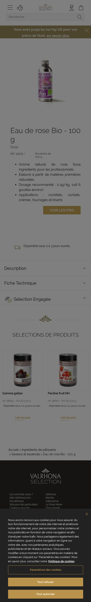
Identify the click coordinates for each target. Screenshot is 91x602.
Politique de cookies (61, 561)
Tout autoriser (45, 594)
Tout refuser (45, 582)
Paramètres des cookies (45, 569)
